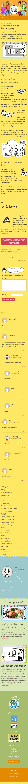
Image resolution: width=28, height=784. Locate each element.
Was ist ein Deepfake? (13, 665)
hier (7, 233)
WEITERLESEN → (6, 639)
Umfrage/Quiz (5, 541)
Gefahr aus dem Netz (7, 517)
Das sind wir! (5, 503)
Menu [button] (5, 17)
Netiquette (14, 754)
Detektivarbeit (5, 506)
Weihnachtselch (13, 251)
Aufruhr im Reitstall (7, 492)
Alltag (3, 490)
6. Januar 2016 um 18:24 (15, 389)
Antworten (23, 330)
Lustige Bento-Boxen (13, 624)
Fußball (3, 514)
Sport (3, 535)
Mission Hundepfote (7, 519)
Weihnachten (5, 251)
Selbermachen (5, 530)
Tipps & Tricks (5, 538)
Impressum (14, 773)
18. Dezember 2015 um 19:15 (14, 320)
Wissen (3, 554)
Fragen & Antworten (14, 756)
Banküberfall (5, 495)
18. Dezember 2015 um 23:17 (14, 337)
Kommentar (5, 278)
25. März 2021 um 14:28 (15, 406)
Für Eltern (14, 749)
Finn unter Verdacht (7, 511)
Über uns (14, 751)
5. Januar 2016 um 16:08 (15, 373)
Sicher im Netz (5, 533)
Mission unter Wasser (7, 522)
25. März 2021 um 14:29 (15, 454)
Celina (3, 500)
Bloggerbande (5, 498)
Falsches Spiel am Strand (9, 509)
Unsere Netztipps (6, 544)
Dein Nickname (6, 295)
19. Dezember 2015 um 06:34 (14, 422)
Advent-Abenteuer (14, 249)
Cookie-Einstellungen (14, 761)
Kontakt (14, 770)
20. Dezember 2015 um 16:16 (16, 357)
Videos (3, 549)
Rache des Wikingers (7, 525)
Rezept (3, 527)
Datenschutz (14, 776)
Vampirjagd (4, 546)
